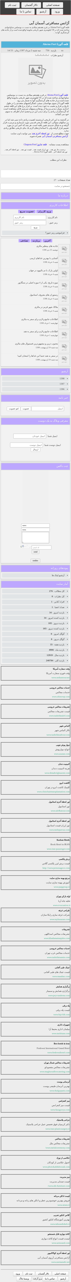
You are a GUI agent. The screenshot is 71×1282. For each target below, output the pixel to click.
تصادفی (24, 240)
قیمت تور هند (26, 150)
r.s (62, 50)
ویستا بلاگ (24, 1278)
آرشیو (43, 11)
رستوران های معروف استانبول (44, 297)
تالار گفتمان (31, 5)
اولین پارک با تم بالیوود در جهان (43, 272)
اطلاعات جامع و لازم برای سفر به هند (41, 333)
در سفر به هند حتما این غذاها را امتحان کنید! (37, 358)
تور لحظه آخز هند (12, 150)
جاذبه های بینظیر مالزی (47, 248)
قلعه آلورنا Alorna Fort (55, 44)
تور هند (53, 150)
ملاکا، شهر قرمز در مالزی (46, 309)
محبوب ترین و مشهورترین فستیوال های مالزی (36, 345)
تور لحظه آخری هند (41, 133)
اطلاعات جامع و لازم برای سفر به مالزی (39, 321)
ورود (57, 11)
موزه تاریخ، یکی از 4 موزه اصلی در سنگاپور (38, 284)
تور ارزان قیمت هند (40, 150)
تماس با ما (25, 11)
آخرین (47, 240)
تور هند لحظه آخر (60, 152)
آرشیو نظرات (57, 55)
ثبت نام (12, 5)
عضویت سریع (27, 211)
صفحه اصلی (53, 5)
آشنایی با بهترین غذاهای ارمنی (44, 260)
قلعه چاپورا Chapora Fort (35, 144)
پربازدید (36, 240)
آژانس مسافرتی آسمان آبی (49, 23)
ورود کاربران (44, 211)
